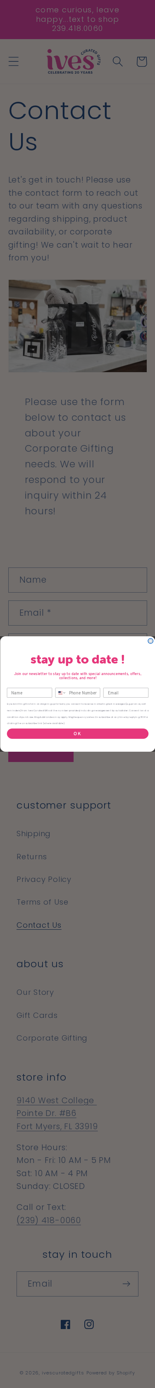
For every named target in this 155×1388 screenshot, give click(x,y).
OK (77, 733)
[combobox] (60, 693)
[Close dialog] (150, 641)
